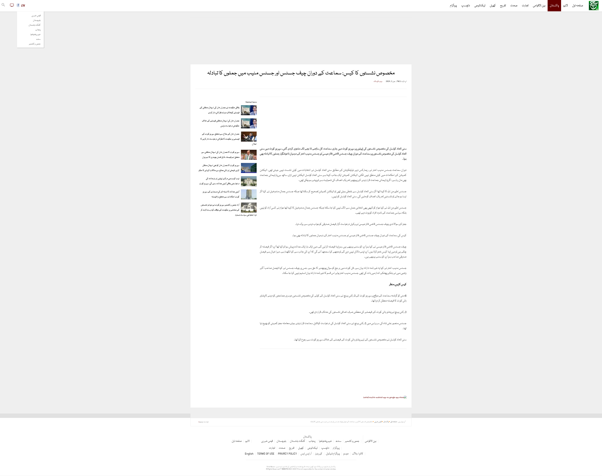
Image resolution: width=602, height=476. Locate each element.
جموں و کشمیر (35, 44)
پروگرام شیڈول (333, 454)
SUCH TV (285, 469)
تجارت (525, 5)
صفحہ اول (577, 5)
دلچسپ (465, 5)
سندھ (38, 39)
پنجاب (38, 30)
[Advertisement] (301, 41)
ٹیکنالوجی (479, 5)
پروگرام (453, 5)
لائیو (565, 5)
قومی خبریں (36, 15)
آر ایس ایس (306, 454)
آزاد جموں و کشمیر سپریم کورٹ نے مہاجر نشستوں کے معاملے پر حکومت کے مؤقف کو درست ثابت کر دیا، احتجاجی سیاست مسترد (229, 210)
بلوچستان (37, 20)
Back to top (204, 422)
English (249, 454)
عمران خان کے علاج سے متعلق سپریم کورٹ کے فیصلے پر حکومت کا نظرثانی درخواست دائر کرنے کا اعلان (228, 139)
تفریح (503, 5)
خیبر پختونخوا (35, 34)
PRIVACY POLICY (287, 454)
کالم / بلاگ (357, 454)
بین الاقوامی (539, 5)
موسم (346, 454)
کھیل (493, 5)
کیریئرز (318, 454)
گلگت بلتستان (35, 25)
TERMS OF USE (265, 454)
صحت (514, 5)
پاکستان (554, 5)
